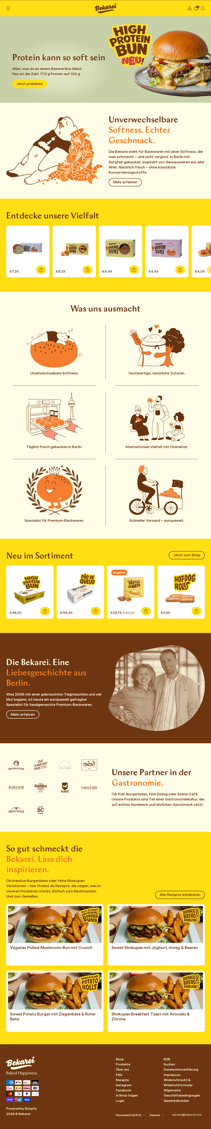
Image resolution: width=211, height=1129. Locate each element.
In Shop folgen (127, 1095)
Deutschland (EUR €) (128, 1115)
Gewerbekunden (176, 1101)
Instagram (123, 1085)
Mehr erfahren (125, 182)
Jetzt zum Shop (186, 555)
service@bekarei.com (187, 1114)
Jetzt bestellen (29, 84)
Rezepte (122, 1080)
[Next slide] (203, 57)
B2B (167, 1059)
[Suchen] (202, 8)
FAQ (119, 1075)
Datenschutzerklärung (181, 1069)
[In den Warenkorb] (41, 270)
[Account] (189, 8)
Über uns (122, 1069)
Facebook (123, 1090)
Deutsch (155, 1115)
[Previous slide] (7, 57)
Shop (120, 1059)
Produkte (123, 1064)
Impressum (172, 1075)
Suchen (169, 1064)
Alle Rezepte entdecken (180, 895)
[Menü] (8, 8)
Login (120, 1101)
